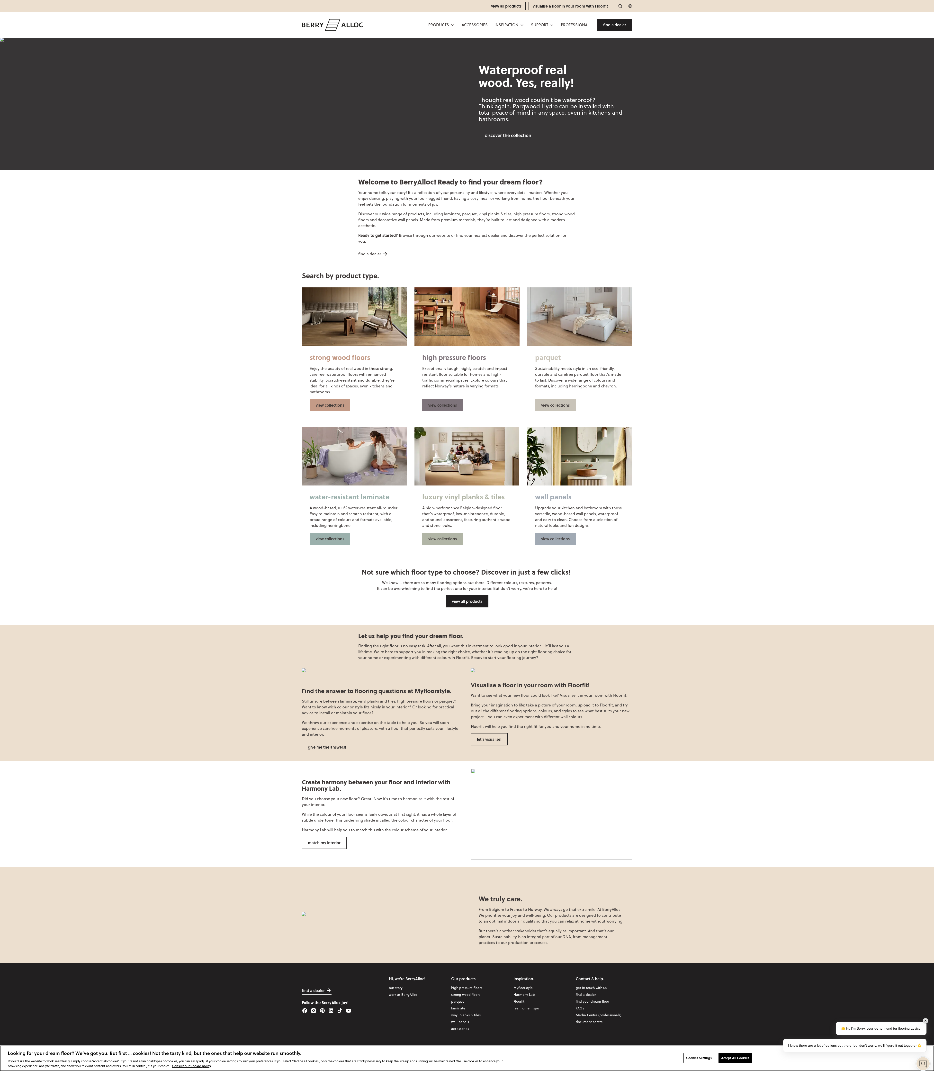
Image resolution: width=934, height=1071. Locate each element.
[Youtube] (348, 1011)
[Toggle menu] (452, 25)
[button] (441, 25)
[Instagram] (313, 1011)
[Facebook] (305, 1011)
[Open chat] (923, 1063)
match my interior (324, 842)
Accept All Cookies (735, 1057)
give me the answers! (327, 747)
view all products (467, 601)
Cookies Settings (699, 1057)
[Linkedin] (331, 1011)
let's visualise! (489, 739)
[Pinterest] (322, 1011)
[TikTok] (340, 1011)
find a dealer (369, 253)
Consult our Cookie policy (191, 1065)
